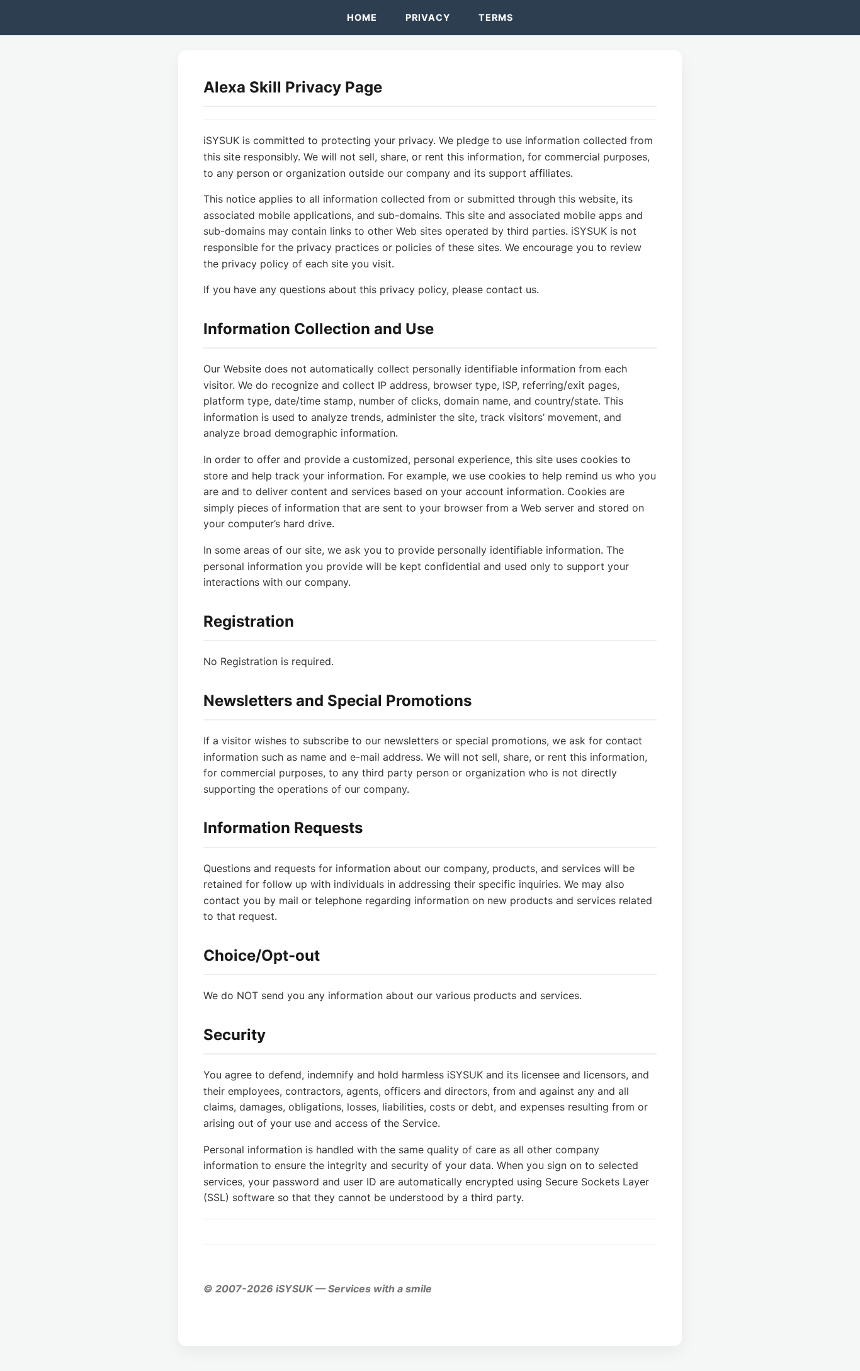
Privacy (427, 17)
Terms (495, 17)
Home (362, 17)
